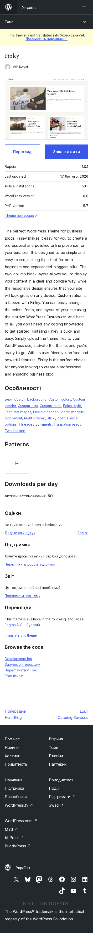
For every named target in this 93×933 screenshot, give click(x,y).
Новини (12, 747)
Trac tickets (14, 676)
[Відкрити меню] (85, 7)
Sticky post (56, 418)
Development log (18, 659)
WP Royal (20, 67)
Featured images (18, 412)
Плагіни (56, 755)
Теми (9, 22)
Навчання (13, 780)
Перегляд (22, 151)
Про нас (12, 739)
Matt (11, 829)
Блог (8, 399)
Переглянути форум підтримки (30, 564)
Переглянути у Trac (21, 670)
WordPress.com (21, 820)
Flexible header (45, 412)
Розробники (16, 796)
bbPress (14, 837)
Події (54, 788)
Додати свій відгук (20, 533)
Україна (23, 867)
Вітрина (56, 739)
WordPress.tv (19, 805)
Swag (56, 805)
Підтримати (62, 796)
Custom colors (59, 399)
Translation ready (67, 424)
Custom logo (28, 406)
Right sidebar (34, 418)
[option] (17, 463)
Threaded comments (35, 424)
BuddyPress (18, 846)
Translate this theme (21, 635)
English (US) (14, 625)
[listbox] (46, 463)
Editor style (72, 406)
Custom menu (50, 406)
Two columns (15, 431)
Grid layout (13, 418)
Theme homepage (19, 215)
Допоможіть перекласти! (46, 38)
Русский (33, 625)
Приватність (16, 764)
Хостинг (12, 755)
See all (83, 533)
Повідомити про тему (22, 596)
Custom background (30, 399)
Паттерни (58, 764)
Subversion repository (22, 664)
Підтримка (14, 788)
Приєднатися (61, 780)
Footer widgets (72, 412)
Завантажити (66, 151)
